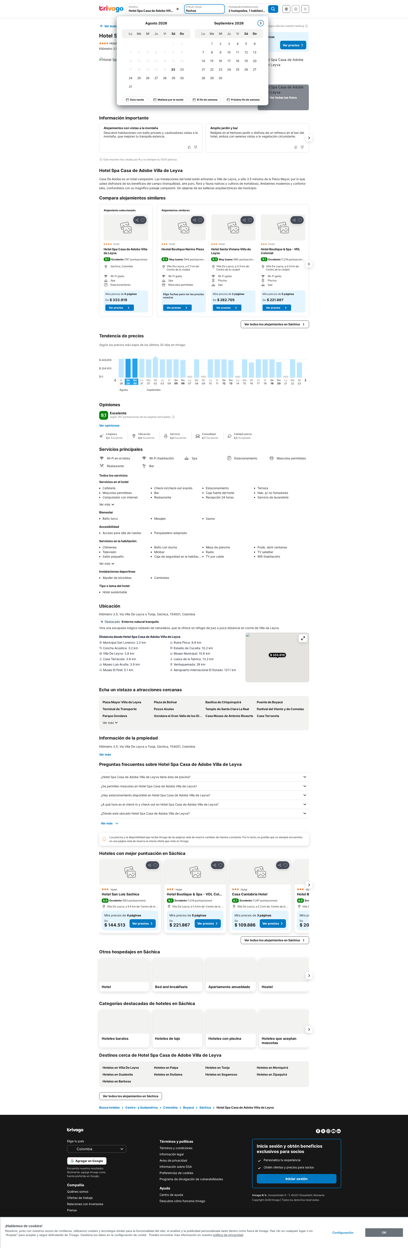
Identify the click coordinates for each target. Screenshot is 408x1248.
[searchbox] (155, 10)
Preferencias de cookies (176, 1173)
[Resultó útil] (189, 147)
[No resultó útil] (195, 147)
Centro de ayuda (171, 1195)
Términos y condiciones (176, 1148)
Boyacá (188, 1107)
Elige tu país (75, 1141)
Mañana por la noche (170, 99)
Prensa (72, 1210)
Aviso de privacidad (173, 1160)
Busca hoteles (109, 1107)
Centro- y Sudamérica (141, 1107)
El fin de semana (207, 99)
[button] (154, 9)
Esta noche (137, 99)
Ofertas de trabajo (80, 1198)
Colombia (170, 1107)
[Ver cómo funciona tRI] (173, 417)
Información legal (172, 1154)
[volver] (115, 381)
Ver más (104, 504)
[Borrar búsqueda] (177, 9)
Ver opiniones (109, 425)
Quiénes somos (77, 1191)
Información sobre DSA (176, 1166)
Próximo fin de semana (245, 99)
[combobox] (154, 9)
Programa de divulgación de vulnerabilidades (191, 1179)
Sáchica (205, 1107)
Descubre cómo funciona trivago (182, 1201)
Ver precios (291, 45)
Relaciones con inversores (85, 1204)
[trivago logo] (111, 9)
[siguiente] (260, 23)
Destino (133, 6)
